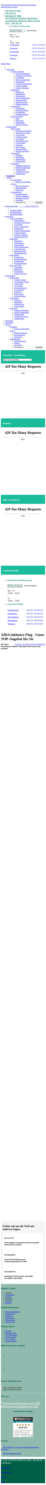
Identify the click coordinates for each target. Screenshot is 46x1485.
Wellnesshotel (20, 170)
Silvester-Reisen (21, 149)
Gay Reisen (20, 139)
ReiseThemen (11, 127)
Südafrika (8, 1301)
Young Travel (10, 1322)
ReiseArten (11, 70)
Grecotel (8, 1331)
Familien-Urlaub (21, 137)
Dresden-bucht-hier (22, 151)
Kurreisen (19, 145)
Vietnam (8, 1303)
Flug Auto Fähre (17, 117)
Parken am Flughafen (23, 182)
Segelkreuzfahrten (22, 110)
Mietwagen (20, 121)
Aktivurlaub (15, 153)
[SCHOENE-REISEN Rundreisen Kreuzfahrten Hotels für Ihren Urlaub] (19, 7)
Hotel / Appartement (23, 80)
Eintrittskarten (20, 174)
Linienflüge (18, 268)
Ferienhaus (14, 48)
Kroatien (8, 1297)
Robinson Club (10, 1333)
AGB (3, 1477)
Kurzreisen (15, 164)
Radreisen (19, 155)
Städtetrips (9, 1316)
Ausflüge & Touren (22, 172)
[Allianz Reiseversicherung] (11, 1453)
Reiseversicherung (22, 186)
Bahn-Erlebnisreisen (23, 98)
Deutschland (9, 1295)
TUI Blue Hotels (11, 1335)
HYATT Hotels (10, 1337)
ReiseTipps (9, 323)
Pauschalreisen (19, 221)
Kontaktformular (21, 194)
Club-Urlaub (20, 135)
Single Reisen (10, 1314)
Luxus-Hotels (20, 143)
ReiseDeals (9, 321)
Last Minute (20, 78)
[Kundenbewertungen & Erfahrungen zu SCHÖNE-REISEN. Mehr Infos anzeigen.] (23, 1437)
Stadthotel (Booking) (23, 166)
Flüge (18, 119)
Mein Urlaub (15, 129)
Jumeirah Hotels (11, 1341)
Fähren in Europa (22, 125)
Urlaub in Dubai (21, 86)
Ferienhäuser (20, 82)
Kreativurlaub (20, 161)
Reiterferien (20, 157)
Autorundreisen (21, 100)
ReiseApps (19, 190)
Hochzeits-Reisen (22, 141)
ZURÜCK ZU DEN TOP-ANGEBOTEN (30, 644)
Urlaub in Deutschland (24, 84)
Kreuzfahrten (14, 52)
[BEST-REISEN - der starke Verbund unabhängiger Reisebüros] (23, 1449)
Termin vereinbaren (22, 196)
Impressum (5, 1467)
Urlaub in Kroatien (22, 88)
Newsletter (19, 200)
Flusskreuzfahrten (22, 114)
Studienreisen (20, 94)
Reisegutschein (21, 188)
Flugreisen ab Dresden (23, 76)
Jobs (3, 1482)
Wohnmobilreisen (22, 104)
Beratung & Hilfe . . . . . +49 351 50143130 (21, 206)
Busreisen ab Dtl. (22, 102)
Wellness (13, 58)
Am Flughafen (16, 180)
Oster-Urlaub (20, 147)
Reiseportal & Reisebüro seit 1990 (19, 1406)
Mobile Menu (5, 64)
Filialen (17, 343)
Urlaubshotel (14, 45)
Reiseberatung (16, 192)
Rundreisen (14, 55)
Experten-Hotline (16, 210)
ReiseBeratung (15, 339)
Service (9, 178)
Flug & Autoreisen (17, 72)
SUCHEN (39, 202)
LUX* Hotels (10, 1339)
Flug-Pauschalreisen (23, 74)
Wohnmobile (20, 123)
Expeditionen (20, 112)
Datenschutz (6, 1472)
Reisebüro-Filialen (22, 198)
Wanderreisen (20, 96)
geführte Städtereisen (23, 168)
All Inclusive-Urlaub (23, 133)
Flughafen (13, 327)
